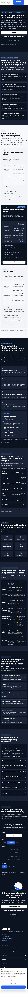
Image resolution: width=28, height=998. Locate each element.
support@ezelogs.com (7, 938)
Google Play (14, 951)
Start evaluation (14, 40)
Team (4, 842)
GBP (13, 866)
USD (4, 866)
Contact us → (5, 940)
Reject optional (13, 983)
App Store (14, 948)
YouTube (10, 943)
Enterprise (18, 842)
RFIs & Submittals (14, 849)
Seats (3, 832)
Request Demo (18, 2)
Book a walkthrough (14, 906)
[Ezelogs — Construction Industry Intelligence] (6, 2)
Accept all (13, 987)
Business (11, 842)
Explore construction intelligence (14, 36)
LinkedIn (3, 943)
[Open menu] (25, 2)
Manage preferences (13, 980)
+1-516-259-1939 (5, 936)
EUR (9, 866)
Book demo (14, 32)
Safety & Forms (14, 852)
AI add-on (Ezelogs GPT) (14, 859)
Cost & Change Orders (14, 856)
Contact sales (14, 325)
